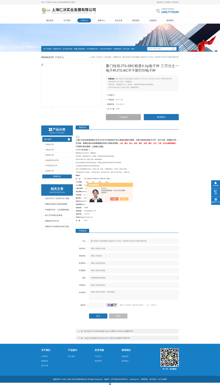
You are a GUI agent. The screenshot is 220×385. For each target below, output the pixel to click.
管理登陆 (144, 379)
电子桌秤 (108, 57)
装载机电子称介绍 (52, 221)
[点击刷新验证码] (111, 305)
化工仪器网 (162, 379)
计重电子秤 (117, 57)
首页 (93, 57)
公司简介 (44, 356)
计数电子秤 (49, 150)
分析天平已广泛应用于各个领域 (57, 198)
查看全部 (57, 176)
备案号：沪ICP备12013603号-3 (116, 379)
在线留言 (168, 2)
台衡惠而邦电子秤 (52, 160)
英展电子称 (49, 155)
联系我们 (175, 2)
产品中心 (84, 20)
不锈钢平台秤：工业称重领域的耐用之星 (58, 210)
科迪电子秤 (49, 171)
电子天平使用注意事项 (53, 215)
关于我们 (67, 20)
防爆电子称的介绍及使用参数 (56, 204)
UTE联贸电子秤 (51, 165)
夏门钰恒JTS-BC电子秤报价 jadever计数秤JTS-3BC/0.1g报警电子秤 (108, 331)
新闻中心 (101, 20)
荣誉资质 (135, 20)
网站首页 (50, 20)
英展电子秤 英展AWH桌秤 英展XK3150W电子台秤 (58, 226)
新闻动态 (44, 361)
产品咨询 (123, 117)
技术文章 (118, 20)
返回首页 (160, 2)
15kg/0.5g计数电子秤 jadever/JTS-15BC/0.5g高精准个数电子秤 (107, 338)
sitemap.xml (134, 379)
